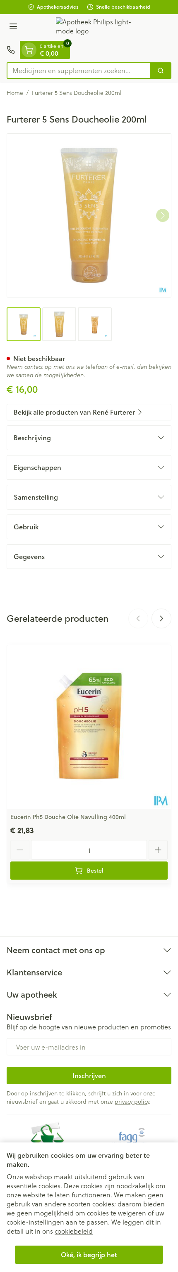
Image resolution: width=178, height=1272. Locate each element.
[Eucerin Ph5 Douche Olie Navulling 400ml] (89, 727)
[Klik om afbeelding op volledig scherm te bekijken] (89, 215)
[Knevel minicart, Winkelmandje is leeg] (29, 49)
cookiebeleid (74, 1231)
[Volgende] (162, 215)
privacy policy (132, 1101)
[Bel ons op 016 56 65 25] (11, 50)
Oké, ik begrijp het (89, 1254)
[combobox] (79, 70)
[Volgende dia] (161, 618)
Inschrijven (89, 1075)
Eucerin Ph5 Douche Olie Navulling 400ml (68, 817)
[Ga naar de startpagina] (97, 27)
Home (15, 93)
